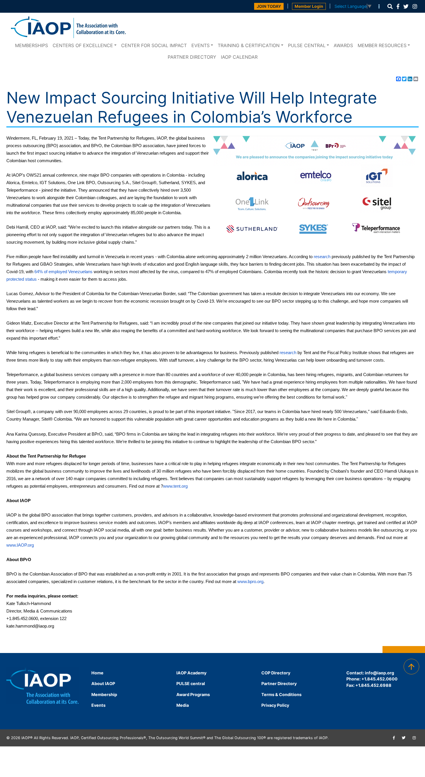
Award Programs (193, 694)
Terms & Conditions (281, 694)
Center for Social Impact (154, 45)
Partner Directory (192, 57)
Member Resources (382, 45)
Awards (343, 45)
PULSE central (307, 45)
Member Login (309, 6)
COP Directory (275, 672)
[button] (390, 6)
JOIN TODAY (269, 6)
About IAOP (103, 683)
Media (182, 705)
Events (200, 45)
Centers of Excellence (83, 45)
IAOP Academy (191, 672)
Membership (104, 694)
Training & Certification (249, 45)
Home (97, 672)
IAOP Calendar (239, 57)
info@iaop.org (379, 672)
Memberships (31, 45)
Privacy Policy (275, 705)
